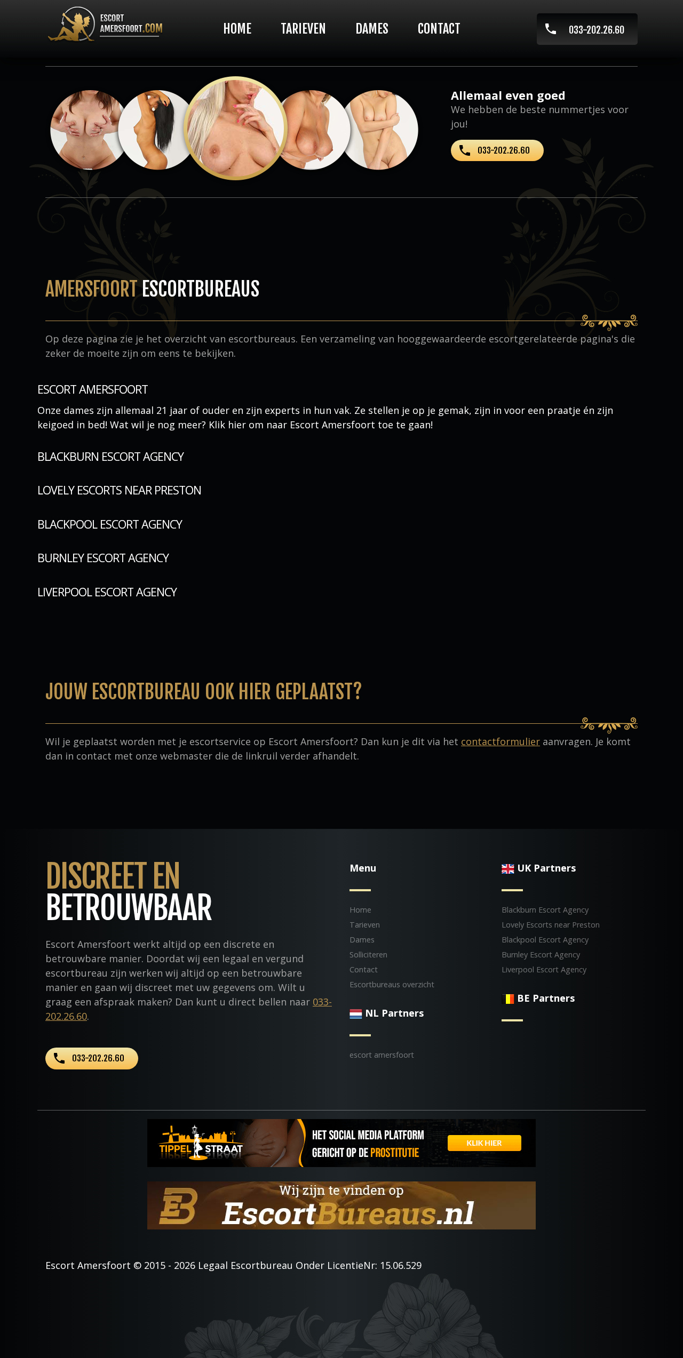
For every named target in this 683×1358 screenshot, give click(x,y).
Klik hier (227, 424)
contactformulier (500, 741)
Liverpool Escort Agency (107, 592)
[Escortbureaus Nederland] (341, 1203)
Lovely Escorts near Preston (119, 490)
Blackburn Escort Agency (110, 456)
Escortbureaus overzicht (392, 984)
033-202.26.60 (596, 30)
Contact (439, 29)
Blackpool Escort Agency (109, 524)
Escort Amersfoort (88, 1265)
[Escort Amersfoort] (108, 23)
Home (237, 29)
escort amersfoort (92, 389)
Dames (371, 29)
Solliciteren (368, 954)
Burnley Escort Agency (103, 557)
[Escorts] (341, 1141)
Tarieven (303, 29)
